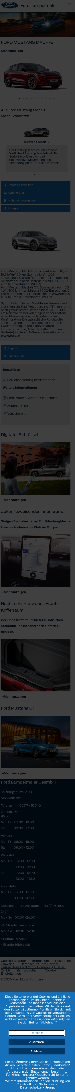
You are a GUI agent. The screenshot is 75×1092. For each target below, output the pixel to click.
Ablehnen (37, 1051)
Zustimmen (36, 1042)
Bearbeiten (37, 1033)
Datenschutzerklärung (37, 1087)
